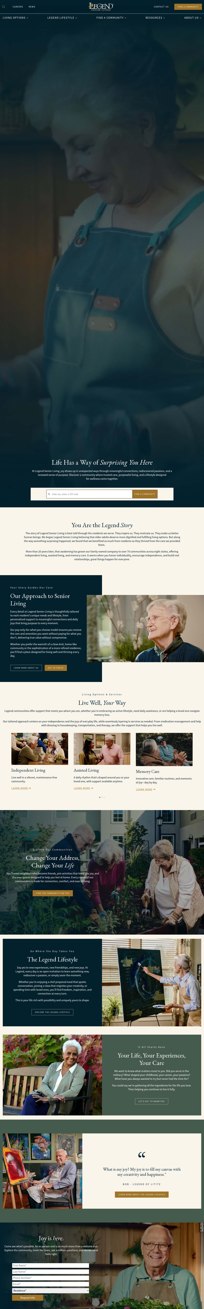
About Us (191, 18)
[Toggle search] (3, 6)
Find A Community (144, 494)
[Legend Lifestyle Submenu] (77, 18)
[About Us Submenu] (201, 18)
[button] (99, 797)
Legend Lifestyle (60, 18)
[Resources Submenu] (165, 18)
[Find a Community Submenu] (126, 18)
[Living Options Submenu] (28, 18)
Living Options (14, 18)
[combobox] (89, 494)
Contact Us (161, 6)
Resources (154, 18)
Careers (18, 6)
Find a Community (110, 18)
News (32, 6)
